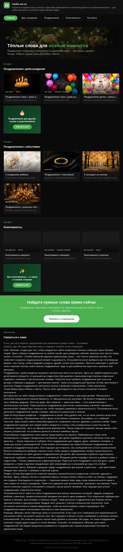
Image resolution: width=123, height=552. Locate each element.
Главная (10, 18)
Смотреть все (22, 127)
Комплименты (73, 18)
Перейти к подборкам (61, 319)
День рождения (29, 18)
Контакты (92, 18)
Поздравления (51, 18)
